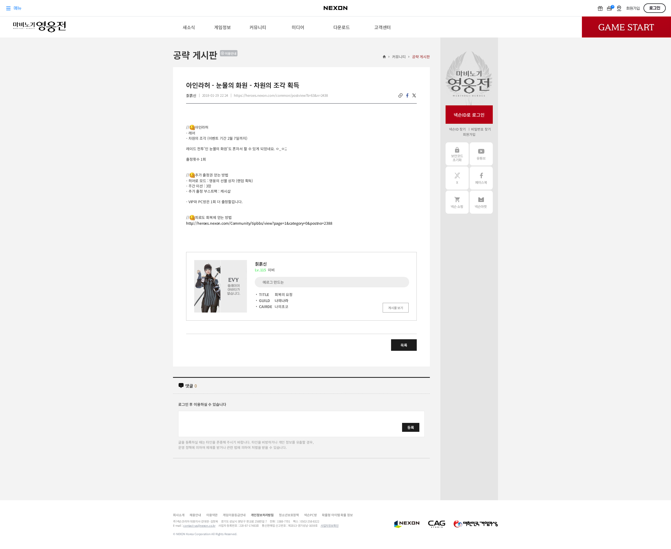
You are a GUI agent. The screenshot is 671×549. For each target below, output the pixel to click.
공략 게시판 (421, 56)
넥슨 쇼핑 (457, 202)
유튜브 (481, 153)
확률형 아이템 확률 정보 (337, 515)
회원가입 (469, 134)
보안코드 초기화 (457, 153)
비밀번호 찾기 (481, 129)
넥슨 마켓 (481, 202)
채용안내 (195, 515)
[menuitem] (189, 27)
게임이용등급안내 (234, 515)
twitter (414, 95)
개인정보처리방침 (262, 515)
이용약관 (212, 515)
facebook (407, 95)
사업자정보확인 (330, 525)
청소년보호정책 (289, 515)
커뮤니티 (398, 56)
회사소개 (178, 515)
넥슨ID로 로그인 (469, 114)
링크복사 (400, 95)
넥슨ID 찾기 (457, 129)
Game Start (626, 27)
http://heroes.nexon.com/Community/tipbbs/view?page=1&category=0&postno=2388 (259, 223)
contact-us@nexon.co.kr (199, 525)
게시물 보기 (395, 307)
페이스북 (481, 178)
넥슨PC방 (310, 515)
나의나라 (281, 300)
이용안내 (230, 53)
